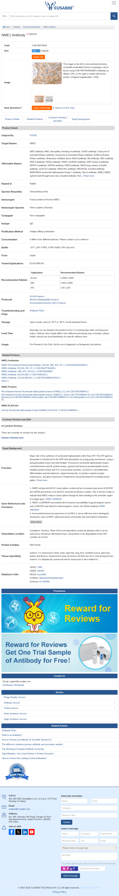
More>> (5, 381)
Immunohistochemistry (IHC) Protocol (48, 303)
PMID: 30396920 (54, 499)
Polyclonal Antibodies (31, 27)
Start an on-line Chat (64, 108)
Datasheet (33, 34)
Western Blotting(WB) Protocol (44, 299)
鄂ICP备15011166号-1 (90, 887)
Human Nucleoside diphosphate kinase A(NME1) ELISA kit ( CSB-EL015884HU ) (39, 410)
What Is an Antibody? (12, 735)
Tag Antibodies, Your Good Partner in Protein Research (28, 753)
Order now (38, 57)
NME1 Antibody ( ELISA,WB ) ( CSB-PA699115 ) (24, 374)
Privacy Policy (59, 892)
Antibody (16, 27)
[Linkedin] (24, 832)
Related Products (35, 119)
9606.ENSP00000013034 (51, 578)
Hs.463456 (44, 581)
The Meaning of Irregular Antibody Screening (23, 749)
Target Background (81, 119)
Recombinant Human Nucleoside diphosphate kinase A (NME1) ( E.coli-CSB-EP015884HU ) (45, 391)
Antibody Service (12, 702)
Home (7, 27)
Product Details (12, 119)
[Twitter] (18, 832)
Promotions (59, 591)
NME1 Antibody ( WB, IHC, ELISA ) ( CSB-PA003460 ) (27, 371)
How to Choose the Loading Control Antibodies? (24, 758)
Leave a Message (41, 108)
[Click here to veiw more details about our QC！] (17, 771)
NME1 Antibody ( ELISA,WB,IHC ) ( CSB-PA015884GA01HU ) (31, 377)
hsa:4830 (41, 574)
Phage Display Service (14, 697)
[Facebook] (12, 832)
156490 (40, 571)
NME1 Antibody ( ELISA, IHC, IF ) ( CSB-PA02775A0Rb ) (28, 368)
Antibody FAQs (37, 310)
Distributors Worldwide (13, 685)
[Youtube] (31, 832)
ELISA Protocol (37, 296)
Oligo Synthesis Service (15, 719)
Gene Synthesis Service (15, 713)
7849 (39, 567)
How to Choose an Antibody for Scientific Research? (26, 739)
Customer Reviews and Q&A (57, 119)
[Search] (114, 16)
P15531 (33, 135)
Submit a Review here (12, 437)
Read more (89, 176)
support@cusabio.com (19, 809)
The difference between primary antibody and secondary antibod (32, 744)
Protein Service (11, 708)
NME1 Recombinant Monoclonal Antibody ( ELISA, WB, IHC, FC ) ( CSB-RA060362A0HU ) (44, 365)
